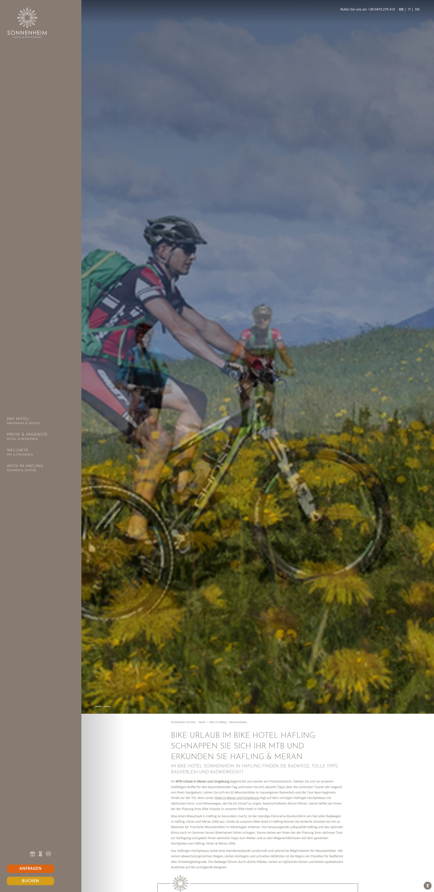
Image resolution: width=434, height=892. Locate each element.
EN (417, 9)
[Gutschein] (32, 853)
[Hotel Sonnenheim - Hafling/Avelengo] (41, 22)
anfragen (30, 868)
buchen (30, 880)
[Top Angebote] (40, 853)
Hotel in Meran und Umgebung (237, 798)
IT (409, 9)
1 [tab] (95, 706)
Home (202, 722)
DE (401, 9)
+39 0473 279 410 (381, 9)
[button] (427, 885)
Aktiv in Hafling (218, 722)
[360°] (48, 853)
